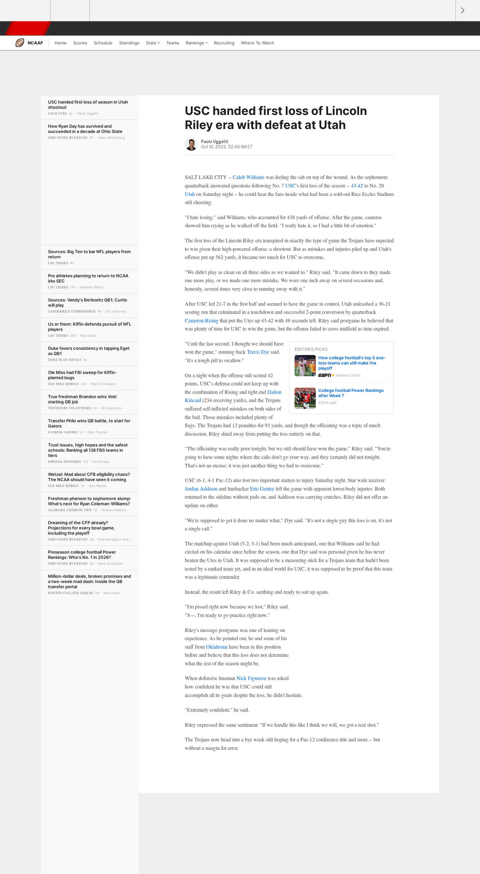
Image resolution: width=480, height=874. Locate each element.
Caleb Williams (248, 176)
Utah (190, 193)
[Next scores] (462, 10)
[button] (447, 28)
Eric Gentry (262, 488)
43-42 (357, 185)
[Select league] (31, 11)
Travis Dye (258, 351)
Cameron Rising (201, 320)
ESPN (29, 28)
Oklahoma (217, 646)
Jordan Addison (201, 488)
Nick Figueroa (251, 677)
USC (290, 185)
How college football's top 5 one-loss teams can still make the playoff (352, 363)
